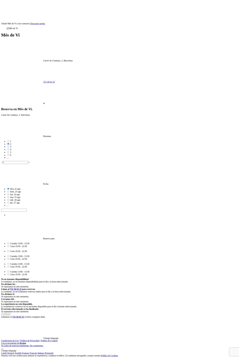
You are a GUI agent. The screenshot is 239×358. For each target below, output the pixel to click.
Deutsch (10, 353)
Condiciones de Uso (10, 340)
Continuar (6, 314)
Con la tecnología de (22, 344)
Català (4, 353)
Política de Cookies (49, 340)
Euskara (25, 353)
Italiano (41, 353)
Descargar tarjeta (37, 23)
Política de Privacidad (29, 340)
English (18, 353)
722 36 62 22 (49, 82)
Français (33, 353)
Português (49, 353)
